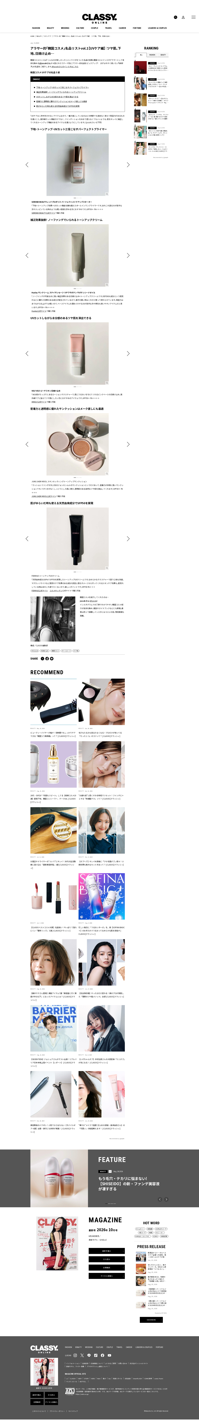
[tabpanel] (78, 174)
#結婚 (150, 1232)
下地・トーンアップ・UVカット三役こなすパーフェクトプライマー (62, 87)
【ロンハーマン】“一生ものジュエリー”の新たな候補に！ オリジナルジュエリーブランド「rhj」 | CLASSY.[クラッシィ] (158, 100)
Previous (160, 1199)
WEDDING (65, 28)
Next (166, 1199)
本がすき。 (83, 1381)
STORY (86, 1378)
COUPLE (94, 28)
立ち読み (106, 1259)
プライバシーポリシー (57, 1411)
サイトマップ (73, 1411)
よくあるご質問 (110, 1363)
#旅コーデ (142, 1232)
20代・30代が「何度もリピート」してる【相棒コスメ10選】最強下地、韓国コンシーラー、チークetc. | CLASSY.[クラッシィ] (53, 799)
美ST (104, 1378)
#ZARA (155, 1236)
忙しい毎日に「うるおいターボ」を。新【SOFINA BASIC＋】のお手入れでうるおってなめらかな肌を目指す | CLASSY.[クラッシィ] (102, 930)
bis (110, 1378)
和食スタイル (117, 1378)
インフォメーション (73, 1363)
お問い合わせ (122, 1363)
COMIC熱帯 (148, 1378)
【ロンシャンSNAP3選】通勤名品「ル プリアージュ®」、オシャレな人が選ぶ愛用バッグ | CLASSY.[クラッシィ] (157, 133)
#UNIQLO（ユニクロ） (142, 1236)
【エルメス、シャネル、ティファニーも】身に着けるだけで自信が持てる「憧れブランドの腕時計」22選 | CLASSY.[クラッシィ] (158, 117)
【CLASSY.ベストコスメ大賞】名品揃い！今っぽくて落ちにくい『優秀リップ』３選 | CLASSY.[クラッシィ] (53, 929)
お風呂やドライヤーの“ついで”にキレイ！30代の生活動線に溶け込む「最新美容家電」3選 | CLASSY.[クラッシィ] (53, 864)
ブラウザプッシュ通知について (97, 1366)
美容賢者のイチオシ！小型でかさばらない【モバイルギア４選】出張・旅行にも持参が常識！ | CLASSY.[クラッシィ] (53, 1128)
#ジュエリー (140, 1229)
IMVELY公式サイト (39, 401)
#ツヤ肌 (76, 651)
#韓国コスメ (55, 651)
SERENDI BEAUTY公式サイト (43, 213)
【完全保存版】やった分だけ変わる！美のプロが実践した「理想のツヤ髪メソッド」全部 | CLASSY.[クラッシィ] (101, 995)
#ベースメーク (66, 651)
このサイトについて (39, 1411)
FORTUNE (137, 28)
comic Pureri (158, 1378)
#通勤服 (149, 1229)
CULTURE (80, 28)
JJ (67, 1378)
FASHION (36, 28)
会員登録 (85, 1363)
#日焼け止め (44, 651)
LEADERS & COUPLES (157, 28)
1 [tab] (75, 477)
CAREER (122, 28)
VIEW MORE (151, 1320)
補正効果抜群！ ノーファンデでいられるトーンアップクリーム (61, 92)
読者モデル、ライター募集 (75, 1366)
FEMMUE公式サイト (40, 590)
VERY (80, 1378)
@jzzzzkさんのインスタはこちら (65, 66)
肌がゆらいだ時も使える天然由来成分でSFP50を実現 (57, 106)
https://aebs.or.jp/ (82, 1394)
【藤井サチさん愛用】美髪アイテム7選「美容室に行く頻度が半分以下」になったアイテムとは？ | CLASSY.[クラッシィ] (53, 996)
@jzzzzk (93, 600)
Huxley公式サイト (39, 311)
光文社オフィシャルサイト (139, 1363)
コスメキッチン (56, 590)
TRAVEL (108, 28)
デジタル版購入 (107, 1276)
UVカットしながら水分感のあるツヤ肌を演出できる (57, 96)
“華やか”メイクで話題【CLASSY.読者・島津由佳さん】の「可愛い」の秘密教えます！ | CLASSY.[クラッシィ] (102, 1127)
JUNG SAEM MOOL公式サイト (44, 496)
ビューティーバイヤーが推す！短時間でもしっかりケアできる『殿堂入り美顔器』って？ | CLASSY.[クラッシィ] (53, 734)
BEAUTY (50, 28)
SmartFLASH (137, 1378)
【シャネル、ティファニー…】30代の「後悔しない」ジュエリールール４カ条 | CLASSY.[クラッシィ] (158, 149)
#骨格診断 (164, 1236)
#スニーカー (160, 1232)
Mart (99, 1378)
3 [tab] (80, 477)
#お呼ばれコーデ (161, 1229)
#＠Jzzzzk (34, 651)
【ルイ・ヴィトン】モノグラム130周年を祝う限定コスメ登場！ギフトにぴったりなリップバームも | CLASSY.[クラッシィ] (158, 68)
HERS (93, 1378)
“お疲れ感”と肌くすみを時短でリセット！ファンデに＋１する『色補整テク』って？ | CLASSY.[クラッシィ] (101, 797)
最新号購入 (106, 1251)
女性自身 (128, 1378)
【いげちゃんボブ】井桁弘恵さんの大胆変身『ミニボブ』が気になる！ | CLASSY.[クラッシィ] (102, 1061)
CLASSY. (73, 1378)
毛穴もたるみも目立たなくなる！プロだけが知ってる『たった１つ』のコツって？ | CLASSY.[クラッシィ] (100, 734)
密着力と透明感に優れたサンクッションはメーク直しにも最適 (61, 101)
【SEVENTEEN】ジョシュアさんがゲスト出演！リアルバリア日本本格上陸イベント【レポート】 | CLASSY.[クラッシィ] (53, 1062)
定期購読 (106, 1267)
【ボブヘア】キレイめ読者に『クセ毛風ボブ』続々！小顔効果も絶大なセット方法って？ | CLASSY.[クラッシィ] (101, 863)
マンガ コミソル (71, 1381)
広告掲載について (97, 1363)
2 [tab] (77, 477)
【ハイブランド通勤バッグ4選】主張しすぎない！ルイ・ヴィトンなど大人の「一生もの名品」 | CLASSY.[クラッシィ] (158, 84)
